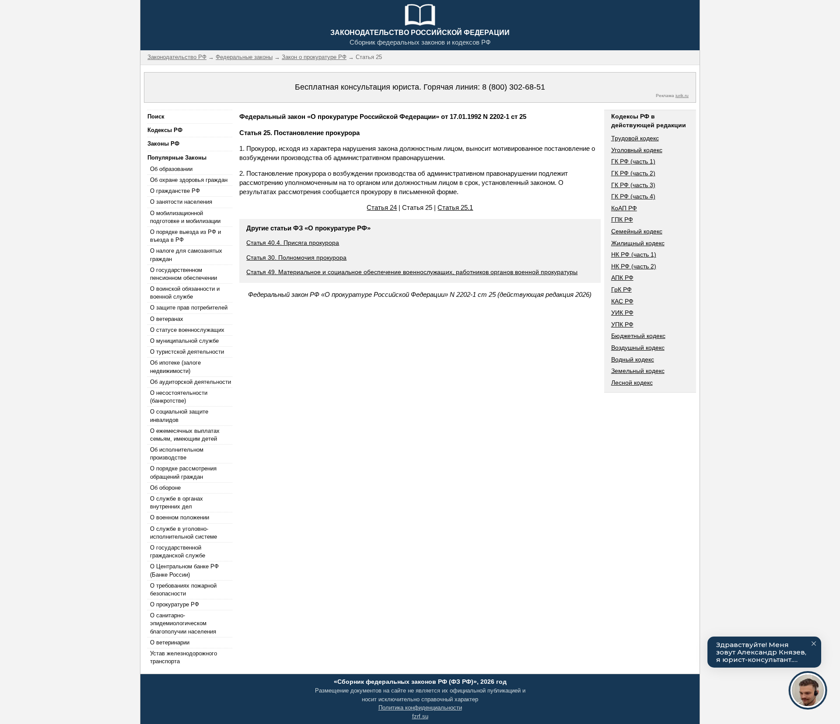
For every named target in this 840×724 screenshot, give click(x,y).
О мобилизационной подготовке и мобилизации (185, 217)
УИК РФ (622, 312)
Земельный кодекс (638, 370)
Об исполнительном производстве (176, 453)
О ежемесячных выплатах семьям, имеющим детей (185, 435)
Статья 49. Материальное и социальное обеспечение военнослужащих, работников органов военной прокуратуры (412, 271)
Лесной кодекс (632, 382)
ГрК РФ (621, 289)
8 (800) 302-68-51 (513, 87)
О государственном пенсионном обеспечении (183, 274)
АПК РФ (622, 277)
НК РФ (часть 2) (633, 266)
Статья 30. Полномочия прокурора (296, 257)
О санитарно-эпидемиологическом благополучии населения (183, 623)
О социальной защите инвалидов (179, 415)
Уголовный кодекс (636, 149)
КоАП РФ (624, 208)
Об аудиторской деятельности (190, 382)
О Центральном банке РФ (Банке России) (184, 570)
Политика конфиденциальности (420, 707)
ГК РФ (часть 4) (633, 196)
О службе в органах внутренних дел (176, 502)
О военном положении (179, 517)
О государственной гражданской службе (177, 551)
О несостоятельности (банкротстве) (178, 397)
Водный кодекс (632, 359)
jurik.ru (682, 95)
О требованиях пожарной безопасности (183, 589)
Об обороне (165, 487)
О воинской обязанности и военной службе (185, 292)
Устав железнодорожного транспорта (183, 657)
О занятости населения (181, 201)
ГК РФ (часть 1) (633, 161)
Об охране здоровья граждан (189, 180)
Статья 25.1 (455, 207)
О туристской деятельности (187, 351)
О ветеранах (166, 319)
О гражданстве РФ (175, 191)
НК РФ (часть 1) (633, 254)
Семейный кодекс (636, 231)
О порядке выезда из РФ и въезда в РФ (185, 236)
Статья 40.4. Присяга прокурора (292, 242)
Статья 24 (382, 207)
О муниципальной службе (184, 341)
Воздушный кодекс (638, 347)
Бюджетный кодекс (638, 335)
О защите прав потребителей (189, 307)
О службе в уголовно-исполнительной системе (183, 533)
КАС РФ (622, 301)
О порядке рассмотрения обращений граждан (183, 472)
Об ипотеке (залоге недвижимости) (175, 366)
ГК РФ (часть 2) (633, 173)
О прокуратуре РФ (174, 604)
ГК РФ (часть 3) (633, 184)
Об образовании (171, 169)
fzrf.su (420, 716)
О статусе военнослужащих (187, 330)
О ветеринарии (169, 642)
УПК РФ (622, 324)
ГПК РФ (622, 219)
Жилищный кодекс (638, 243)
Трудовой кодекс (635, 138)
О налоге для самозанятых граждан (186, 254)
